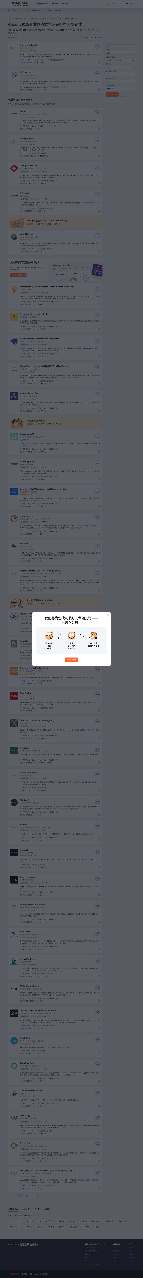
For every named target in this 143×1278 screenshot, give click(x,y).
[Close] (108, 614)
